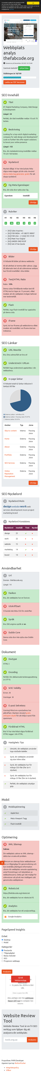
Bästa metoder (10, 956)
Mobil (6, 942)
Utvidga (33, 202)
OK (33, 3)
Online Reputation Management (10, 473)
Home (7, 439)
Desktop (7, 940)
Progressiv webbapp (12, 961)
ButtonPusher (20, 1063)
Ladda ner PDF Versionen (15, 82)
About (7, 447)
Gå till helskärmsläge (20, 979)
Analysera (7, 972)
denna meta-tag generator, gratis (16, 174)
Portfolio (8, 455)
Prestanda (8, 950)
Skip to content (11, 431)
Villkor (8, 1070)
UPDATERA (24, 68)
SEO (5, 958)
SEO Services (10, 463)
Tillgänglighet (9, 953)
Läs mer (12, 9)
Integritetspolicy (12, 1068)
